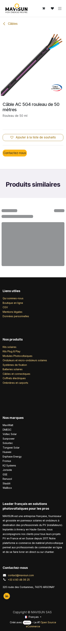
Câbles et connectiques (16, 373)
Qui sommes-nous (13, 298)
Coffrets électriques (14, 378)
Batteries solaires (13, 369)
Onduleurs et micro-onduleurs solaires (25, 360)
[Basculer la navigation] (60, 8)
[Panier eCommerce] (43, 8)
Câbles (12, 23)
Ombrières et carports (15, 382)
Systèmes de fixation (15, 364)
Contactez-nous (14, 153)
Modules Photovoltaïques (17, 355)
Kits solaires (9, 346)
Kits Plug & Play (11, 351)
